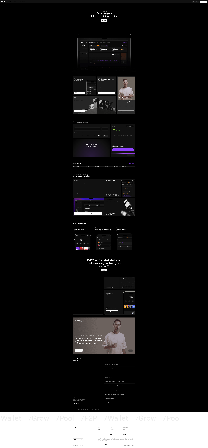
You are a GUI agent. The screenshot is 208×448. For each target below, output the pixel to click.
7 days (83, 135)
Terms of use (100, 444)
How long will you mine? (79, 132)
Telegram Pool (125, 431)
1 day (77, 135)
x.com (124, 432)
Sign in (197, 1)
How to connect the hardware (127, 111)
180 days (100, 135)
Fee (102, 125)
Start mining (104, 20)
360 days (106, 135)
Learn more (104, 270)
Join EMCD (79, 350)
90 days (94, 135)
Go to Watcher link (88, 213)
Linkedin (124, 434)
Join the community (107, 92)
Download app (203, 1)
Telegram (124, 429)
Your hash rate (77, 125)
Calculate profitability (79, 92)
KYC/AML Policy (106, 444)
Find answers (76, 403)
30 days (88, 135)
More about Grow (79, 111)
